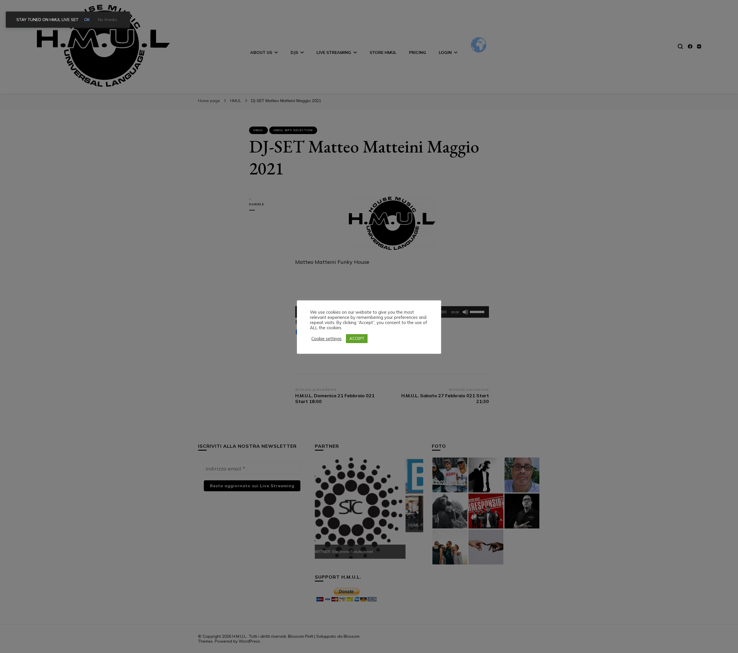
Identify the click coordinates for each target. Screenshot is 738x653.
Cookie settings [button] (326, 338)
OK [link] (87, 20)
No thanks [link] (107, 20)
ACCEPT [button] (356, 338)
